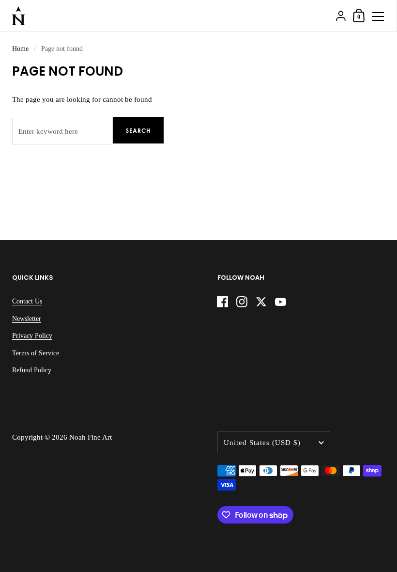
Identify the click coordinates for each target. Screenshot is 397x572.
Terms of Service (35, 353)
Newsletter (26, 318)
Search (138, 130)
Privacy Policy (32, 335)
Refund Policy (31, 370)
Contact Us (27, 301)
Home (20, 48)
